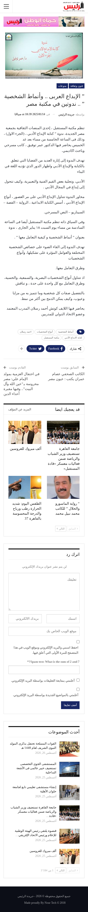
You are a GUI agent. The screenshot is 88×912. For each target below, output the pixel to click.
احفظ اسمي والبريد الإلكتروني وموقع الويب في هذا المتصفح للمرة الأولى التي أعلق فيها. (46, 650)
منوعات (62, 85)
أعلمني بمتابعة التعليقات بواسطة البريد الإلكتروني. (43, 680)
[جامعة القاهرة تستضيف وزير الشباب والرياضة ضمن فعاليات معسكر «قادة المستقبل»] (63, 432)
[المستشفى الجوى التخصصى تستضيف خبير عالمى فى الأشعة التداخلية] (69, 769)
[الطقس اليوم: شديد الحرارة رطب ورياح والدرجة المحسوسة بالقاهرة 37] (24, 487)
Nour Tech (50, 902)
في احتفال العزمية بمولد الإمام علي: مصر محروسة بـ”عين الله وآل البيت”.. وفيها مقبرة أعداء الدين (21, 384)
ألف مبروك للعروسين (43, 851)
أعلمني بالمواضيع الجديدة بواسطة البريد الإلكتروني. (45, 695)
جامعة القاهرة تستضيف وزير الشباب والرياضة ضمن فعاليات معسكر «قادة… (33, 812)
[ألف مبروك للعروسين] (24, 432)
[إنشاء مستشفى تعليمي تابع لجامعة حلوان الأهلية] (69, 792)
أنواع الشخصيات (45, 331)
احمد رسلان (25, 331)
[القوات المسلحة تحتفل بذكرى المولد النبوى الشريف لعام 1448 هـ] (69, 749)
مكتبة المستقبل (51, 337)
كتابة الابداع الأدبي (73, 337)
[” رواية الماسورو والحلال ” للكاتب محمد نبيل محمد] (63, 487)
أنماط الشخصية (65, 331)
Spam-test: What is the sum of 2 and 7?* (53, 661)
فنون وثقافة (76, 85)
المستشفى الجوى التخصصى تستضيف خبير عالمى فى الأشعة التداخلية (36, 768)
